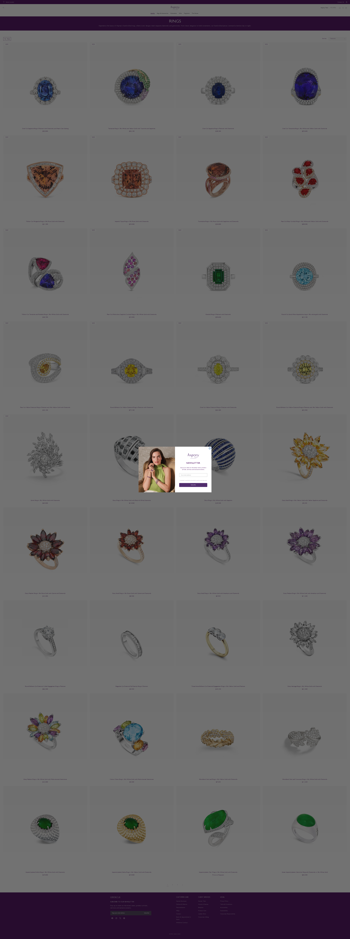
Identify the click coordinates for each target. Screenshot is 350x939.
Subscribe (193, 485)
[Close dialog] (210, 448)
